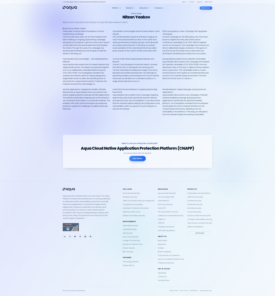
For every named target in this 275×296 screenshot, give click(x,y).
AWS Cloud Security (165, 204)
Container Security (194, 201)
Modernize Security (130, 197)
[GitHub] (80, 236)
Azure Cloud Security (130, 237)
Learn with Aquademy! (166, 230)
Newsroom (162, 244)
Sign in (184, 2)
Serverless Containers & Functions (136, 208)
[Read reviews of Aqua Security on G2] (91, 227)
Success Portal (163, 280)
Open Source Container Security (199, 223)
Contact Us (162, 277)
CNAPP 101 (161, 219)
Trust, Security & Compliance (169, 255)
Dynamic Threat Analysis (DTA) (199, 216)
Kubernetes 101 (163, 201)
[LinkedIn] (65, 236)
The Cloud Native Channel (168, 212)
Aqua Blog (162, 273)
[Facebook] (90, 236)
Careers (161, 248)
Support (199, 2)
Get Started (206, 8)
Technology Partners (131, 262)
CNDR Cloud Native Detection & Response (138, 201)
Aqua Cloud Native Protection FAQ (171, 259)
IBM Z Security (128, 252)
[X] (70, 236)
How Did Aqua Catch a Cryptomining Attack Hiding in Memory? (85, 2)
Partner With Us (128, 265)
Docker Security (129, 248)
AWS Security (127, 233)
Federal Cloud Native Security (134, 216)
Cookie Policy (193, 290)
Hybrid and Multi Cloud (131, 212)
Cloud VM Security (194, 212)
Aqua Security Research (167, 193)
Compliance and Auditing (133, 204)
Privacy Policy (174, 290)
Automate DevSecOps (131, 193)
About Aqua (162, 240)
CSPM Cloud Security (195, 197)
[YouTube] (75, 236)
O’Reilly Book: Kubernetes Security (170, 216)
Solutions (129, 8)
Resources (143, 8)
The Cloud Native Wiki (166, 197)
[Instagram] (85, 236)
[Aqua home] (70, 8)
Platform (115, 8)
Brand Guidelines (164, 252)
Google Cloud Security (131, 240)
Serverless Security (194, 208)
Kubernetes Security (130, 225)
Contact (191, 2)
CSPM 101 (161, 223)
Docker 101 (162, 208)
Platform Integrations (195, 227)
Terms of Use (184, 290)
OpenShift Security (130, 229)
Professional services (166, 263)
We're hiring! (208, 2)
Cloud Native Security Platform (198, 193)
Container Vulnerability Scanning (199, 219)
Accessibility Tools (206, 290)
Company (158, 8)
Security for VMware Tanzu (133, 244)
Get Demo (137, 158)
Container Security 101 (166, 227)
